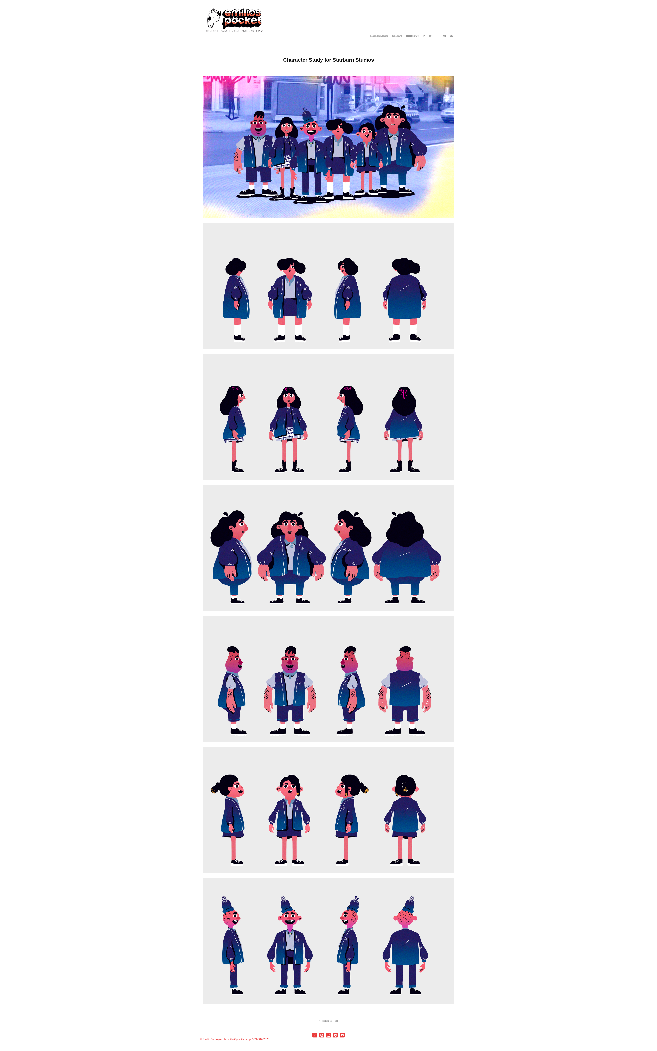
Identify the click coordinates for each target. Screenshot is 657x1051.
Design (397, 36)
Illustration (379, 36)
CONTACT (412, 36)
